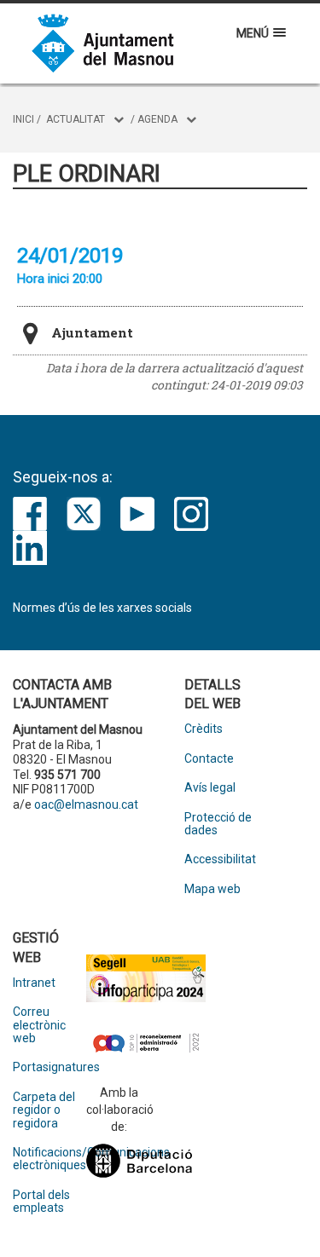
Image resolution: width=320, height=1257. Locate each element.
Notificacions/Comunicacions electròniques (49, 1159)
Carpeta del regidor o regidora (44, 1110)
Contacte (209, 758)
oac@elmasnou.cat (86, 804)
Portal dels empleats (41, 1201)
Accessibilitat (220, 859)
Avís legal (210, 787)
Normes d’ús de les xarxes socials (102, 607)
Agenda (157, 119)
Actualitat (75, 119)
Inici (23, 119)
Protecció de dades (218, 824)
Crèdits (203, 729)
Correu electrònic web (39, 1025)
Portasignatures (49, 1067)
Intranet (34, 983)
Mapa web (212, 889)
